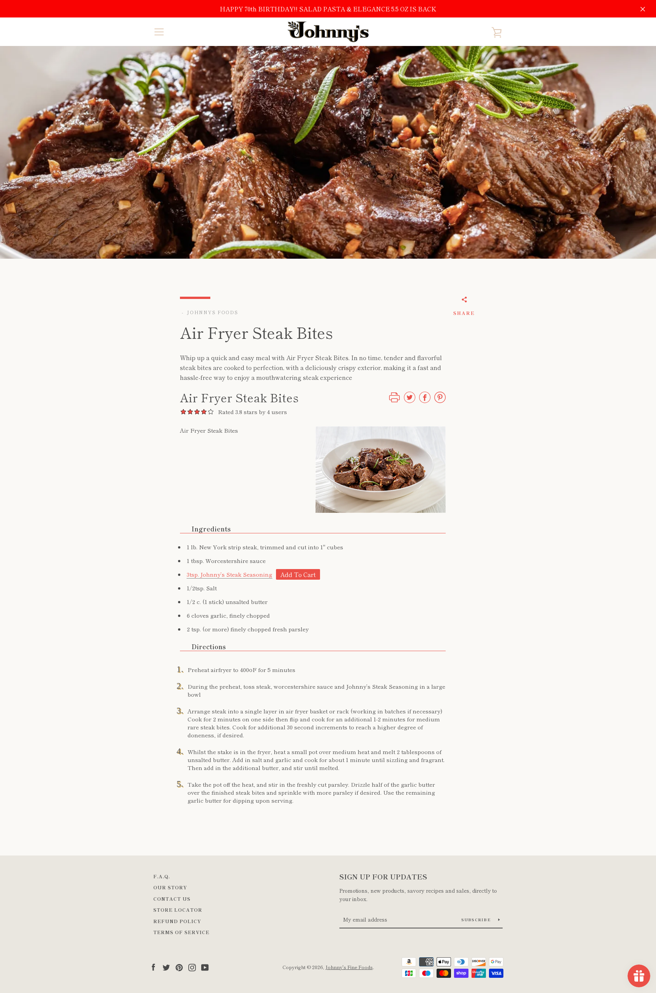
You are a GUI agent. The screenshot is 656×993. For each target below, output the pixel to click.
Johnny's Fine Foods (349, 967)
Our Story (170, 887)
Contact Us (172, 898)
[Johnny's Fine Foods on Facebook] (153, 966)
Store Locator (177, 909)
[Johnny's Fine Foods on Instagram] (192, 966)
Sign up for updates (383, 876)
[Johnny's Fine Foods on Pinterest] (179, 966)
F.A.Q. (161, 876)
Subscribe (477, 919)
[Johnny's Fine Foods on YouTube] (205, 966)
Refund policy (177, 921)
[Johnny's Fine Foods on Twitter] (166, 966)
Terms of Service (181, 932)
